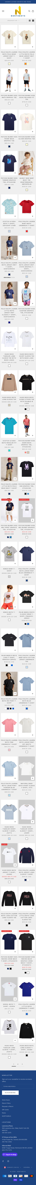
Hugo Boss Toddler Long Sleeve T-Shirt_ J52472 (9, 1048)
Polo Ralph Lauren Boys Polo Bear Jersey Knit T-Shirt (9, 55)
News (4, 1113)
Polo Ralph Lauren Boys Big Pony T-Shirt (9, 701)
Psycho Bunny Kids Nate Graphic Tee (9, 96)
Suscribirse (10, 1092)
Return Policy (6, 1103)
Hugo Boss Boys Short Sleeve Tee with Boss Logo (26, 356)
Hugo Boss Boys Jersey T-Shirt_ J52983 (9, 872)
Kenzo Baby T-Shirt (9, 569)
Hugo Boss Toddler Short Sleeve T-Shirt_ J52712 (9, 830)
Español (27, 1167)
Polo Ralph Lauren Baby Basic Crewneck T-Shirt (27, 223)
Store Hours (6, 1100)
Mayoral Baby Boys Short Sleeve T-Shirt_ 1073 (27, 785)
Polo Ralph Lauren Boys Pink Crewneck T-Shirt (9, 742)
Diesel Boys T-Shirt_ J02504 (9, 1005)
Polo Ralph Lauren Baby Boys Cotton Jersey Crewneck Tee (27, 658)
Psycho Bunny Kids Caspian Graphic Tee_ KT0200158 (26, 311)
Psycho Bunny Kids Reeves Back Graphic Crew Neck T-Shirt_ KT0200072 (26, 961)
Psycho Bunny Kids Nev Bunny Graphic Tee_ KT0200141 (26, 527)
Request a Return (7, 1106)
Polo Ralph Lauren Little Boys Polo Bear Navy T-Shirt (9, 486)
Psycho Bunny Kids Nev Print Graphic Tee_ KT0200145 (9, 527)
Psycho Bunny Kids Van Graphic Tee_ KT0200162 (26, 486)
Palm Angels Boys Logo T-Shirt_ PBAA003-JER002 (9, 657)
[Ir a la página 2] (22, 1064)
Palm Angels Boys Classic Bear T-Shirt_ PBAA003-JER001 (26, 615)
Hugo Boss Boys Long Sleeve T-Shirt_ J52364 (27, 1047)
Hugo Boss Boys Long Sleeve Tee (9, 398)
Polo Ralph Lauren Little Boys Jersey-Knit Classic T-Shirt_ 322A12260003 (9, 313)
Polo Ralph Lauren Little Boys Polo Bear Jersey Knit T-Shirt (27, 55)
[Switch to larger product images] (30, 21)
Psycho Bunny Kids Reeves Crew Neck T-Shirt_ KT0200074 (9, 959)
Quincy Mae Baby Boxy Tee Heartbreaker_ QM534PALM (27, 181)
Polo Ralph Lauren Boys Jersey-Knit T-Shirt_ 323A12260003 (9, 266)
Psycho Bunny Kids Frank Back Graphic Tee (9, 139)
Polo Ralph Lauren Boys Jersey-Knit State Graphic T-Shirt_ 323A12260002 (27, 267)
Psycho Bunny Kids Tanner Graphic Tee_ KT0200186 (9, 180)
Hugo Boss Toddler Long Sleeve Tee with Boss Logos (9, 357)
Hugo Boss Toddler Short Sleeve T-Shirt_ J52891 (26, 830)
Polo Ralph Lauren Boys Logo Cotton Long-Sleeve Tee (9, 915)
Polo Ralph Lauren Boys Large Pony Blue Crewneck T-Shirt (27, 572)
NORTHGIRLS (6, 1116)
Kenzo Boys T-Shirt (9, 613)
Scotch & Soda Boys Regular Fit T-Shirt (9, 442)
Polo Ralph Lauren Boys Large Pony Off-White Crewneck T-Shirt (27, 743)
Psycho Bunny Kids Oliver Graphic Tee (26, 138)
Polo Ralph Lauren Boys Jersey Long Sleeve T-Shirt (27, 872)
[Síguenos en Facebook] (3, 1161)
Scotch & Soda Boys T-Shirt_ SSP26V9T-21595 (9, 223)
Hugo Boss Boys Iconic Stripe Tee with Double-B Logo (26, 400)
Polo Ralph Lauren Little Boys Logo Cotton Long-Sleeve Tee (27, 916)
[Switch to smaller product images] (33, 21)
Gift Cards (5, 1109)
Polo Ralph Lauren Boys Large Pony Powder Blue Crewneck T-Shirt (9, 786)
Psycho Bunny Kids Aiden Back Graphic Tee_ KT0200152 (26, 443)
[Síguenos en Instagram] (8, 1161)
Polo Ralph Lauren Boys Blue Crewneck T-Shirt (27, 701)
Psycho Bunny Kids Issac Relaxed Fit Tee (26, 97)
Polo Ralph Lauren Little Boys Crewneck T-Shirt (27, 1006)
